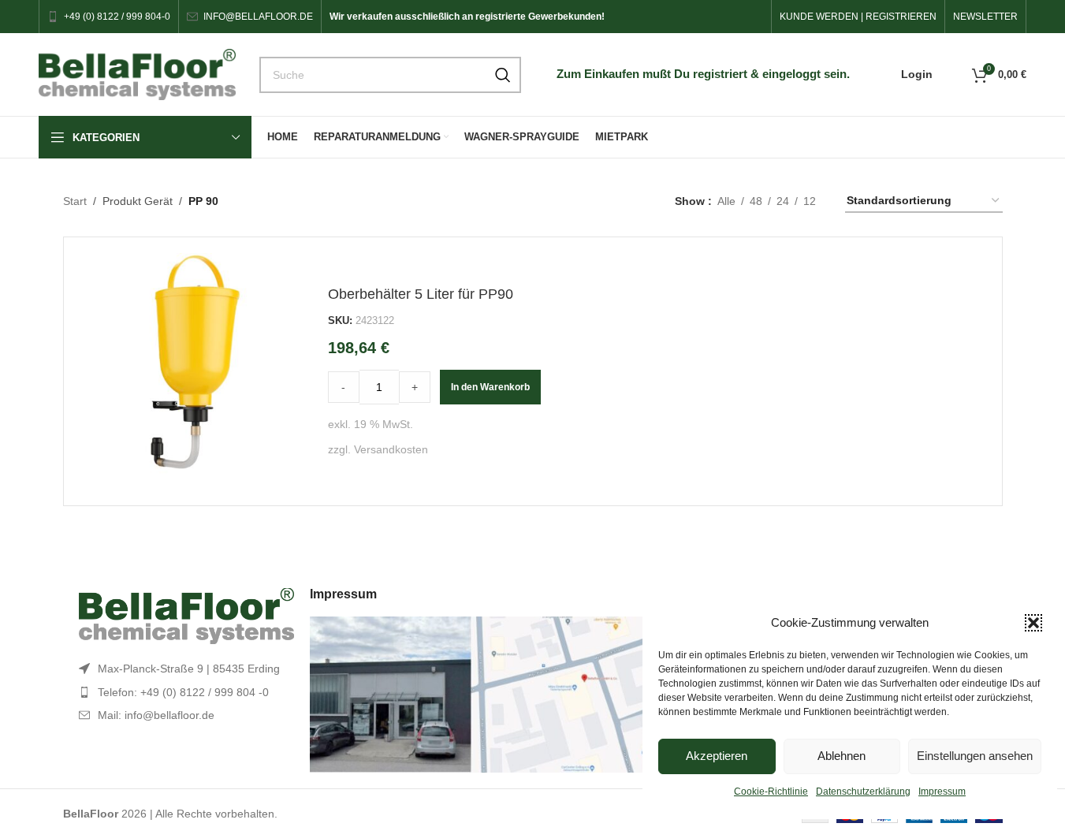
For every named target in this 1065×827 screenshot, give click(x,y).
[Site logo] (137, 73)
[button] (1033, 623)
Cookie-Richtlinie (771, 791)
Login (917, 74)
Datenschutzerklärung (863, 791)
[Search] (503, 75)
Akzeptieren (716, 755)
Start (75, 201)
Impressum (942, 791)
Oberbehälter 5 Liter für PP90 (420, 294)
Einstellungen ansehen (975, 755)
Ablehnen (841, 755)
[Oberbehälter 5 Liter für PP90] (198, 371)
